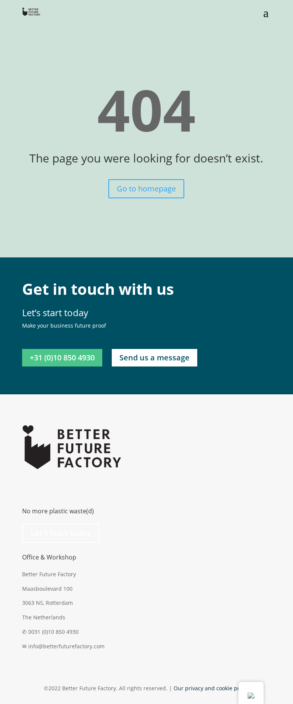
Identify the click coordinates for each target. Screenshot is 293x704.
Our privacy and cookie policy (211, 688)
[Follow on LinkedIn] (28, 487)
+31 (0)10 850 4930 (62, 357)
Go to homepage (146, 188)
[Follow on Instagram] (43, 487)
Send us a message (154, 357)
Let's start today (61, 533)
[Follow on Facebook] (59, 487)
